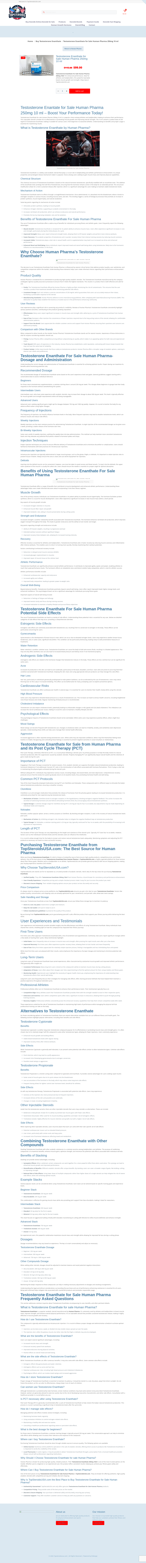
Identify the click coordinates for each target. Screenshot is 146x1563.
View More (62, 1523)
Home (30, 41)
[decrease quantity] (58, 91)
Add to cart (79, 91)
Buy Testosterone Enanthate (48, 41)
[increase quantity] (66, 91)
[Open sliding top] (144, 2)
